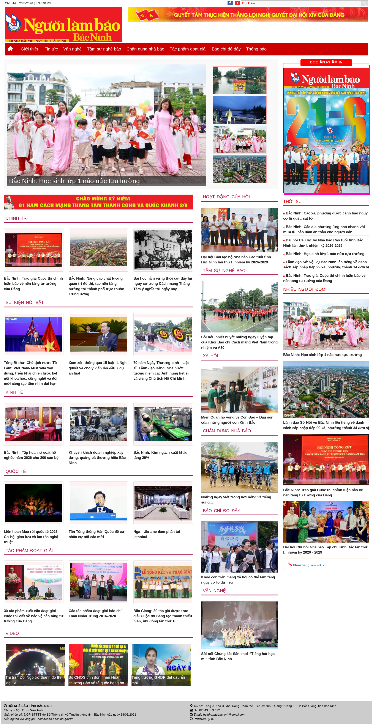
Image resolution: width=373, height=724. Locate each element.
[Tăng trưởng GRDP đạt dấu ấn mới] (98, 664)
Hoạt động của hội (226, 196)
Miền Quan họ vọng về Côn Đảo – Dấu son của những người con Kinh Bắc (237, 420)
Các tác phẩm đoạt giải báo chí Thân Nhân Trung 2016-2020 (95, 613)
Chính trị (17, 218)
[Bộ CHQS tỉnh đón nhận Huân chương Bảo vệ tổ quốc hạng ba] (35, 664)
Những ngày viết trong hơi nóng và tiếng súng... (236, 499)
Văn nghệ (72, 49)
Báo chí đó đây (226, 49)
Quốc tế (16, 471)
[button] (306, 565)
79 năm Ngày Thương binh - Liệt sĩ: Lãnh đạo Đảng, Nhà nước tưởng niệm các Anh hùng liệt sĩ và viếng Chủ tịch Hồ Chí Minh (161, 371)
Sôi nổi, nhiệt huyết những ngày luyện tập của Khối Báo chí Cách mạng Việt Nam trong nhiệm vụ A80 (239, 342)
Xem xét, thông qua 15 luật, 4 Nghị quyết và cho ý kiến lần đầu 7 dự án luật (98, 368)
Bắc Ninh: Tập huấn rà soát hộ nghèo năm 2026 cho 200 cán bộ (31, 455)
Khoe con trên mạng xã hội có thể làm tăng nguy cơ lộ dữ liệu (238, 579)
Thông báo (256, 49)
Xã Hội (210, 355)
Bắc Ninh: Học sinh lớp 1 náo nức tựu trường (324, 254)
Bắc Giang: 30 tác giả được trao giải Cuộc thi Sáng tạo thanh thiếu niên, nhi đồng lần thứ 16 (162, 616)
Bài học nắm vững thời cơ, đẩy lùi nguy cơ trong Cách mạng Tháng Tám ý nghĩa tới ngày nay (162, 283)
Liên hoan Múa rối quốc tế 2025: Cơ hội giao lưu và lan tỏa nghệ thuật (31, 537)
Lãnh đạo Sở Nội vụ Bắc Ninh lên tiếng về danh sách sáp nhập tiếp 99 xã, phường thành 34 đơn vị (326, 264)
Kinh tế (14, 392)
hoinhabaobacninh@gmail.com (224, 714)
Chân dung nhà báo (145, 49)
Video (12, 633)
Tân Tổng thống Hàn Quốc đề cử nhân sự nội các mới (96, 534)
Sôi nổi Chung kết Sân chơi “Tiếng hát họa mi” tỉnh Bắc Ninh (238, 656)
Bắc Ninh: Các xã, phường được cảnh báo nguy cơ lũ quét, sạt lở (325, 215)
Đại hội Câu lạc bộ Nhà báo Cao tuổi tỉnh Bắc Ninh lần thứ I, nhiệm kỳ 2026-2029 (236, 259)
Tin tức (51, 49)
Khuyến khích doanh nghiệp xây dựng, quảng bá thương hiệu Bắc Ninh (97, 457)
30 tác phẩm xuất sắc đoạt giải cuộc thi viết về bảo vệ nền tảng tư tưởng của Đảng (33, 616)
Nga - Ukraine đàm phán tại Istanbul (156, 534)
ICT (213, 719)
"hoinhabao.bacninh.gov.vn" (55, 719)
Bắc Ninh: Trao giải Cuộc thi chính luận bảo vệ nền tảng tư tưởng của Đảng (33, 283)
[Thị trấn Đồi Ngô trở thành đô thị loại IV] (161, 664)
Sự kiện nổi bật (25, 302)
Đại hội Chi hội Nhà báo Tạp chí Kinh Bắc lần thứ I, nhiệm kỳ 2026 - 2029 (325, 549)
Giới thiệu (30, 49)
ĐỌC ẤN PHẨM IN (326, 62)
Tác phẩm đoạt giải (188, 49)
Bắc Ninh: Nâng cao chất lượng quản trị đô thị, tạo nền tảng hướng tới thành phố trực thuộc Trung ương (96, 286)
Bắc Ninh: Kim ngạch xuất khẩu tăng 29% (160, 455)
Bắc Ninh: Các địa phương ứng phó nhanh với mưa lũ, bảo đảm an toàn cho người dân (324, 229)
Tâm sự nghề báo (104, 49)
